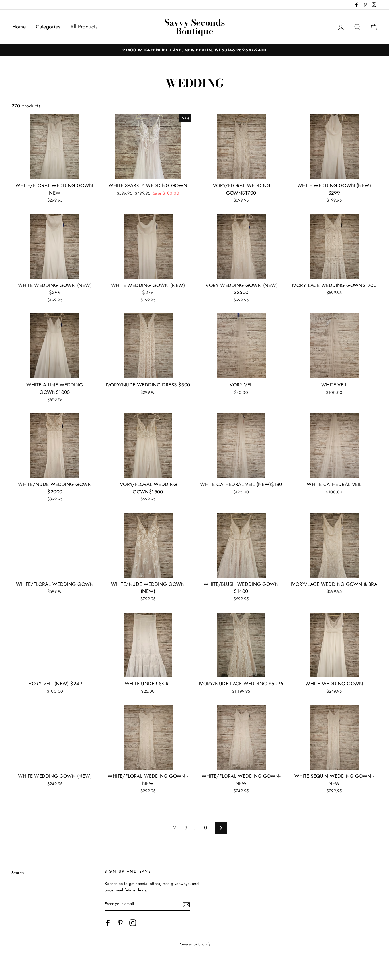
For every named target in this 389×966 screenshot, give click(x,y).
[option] (194, 50)
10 (204, 827)
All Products (83, 26)
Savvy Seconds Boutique (194, 27)
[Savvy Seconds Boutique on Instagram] (132, 922)
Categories (48, 26)
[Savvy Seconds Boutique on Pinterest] (120, 922)
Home (19, 26)
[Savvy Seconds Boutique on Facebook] (108, 922)
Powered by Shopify (194, 944)
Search (17, 873)
